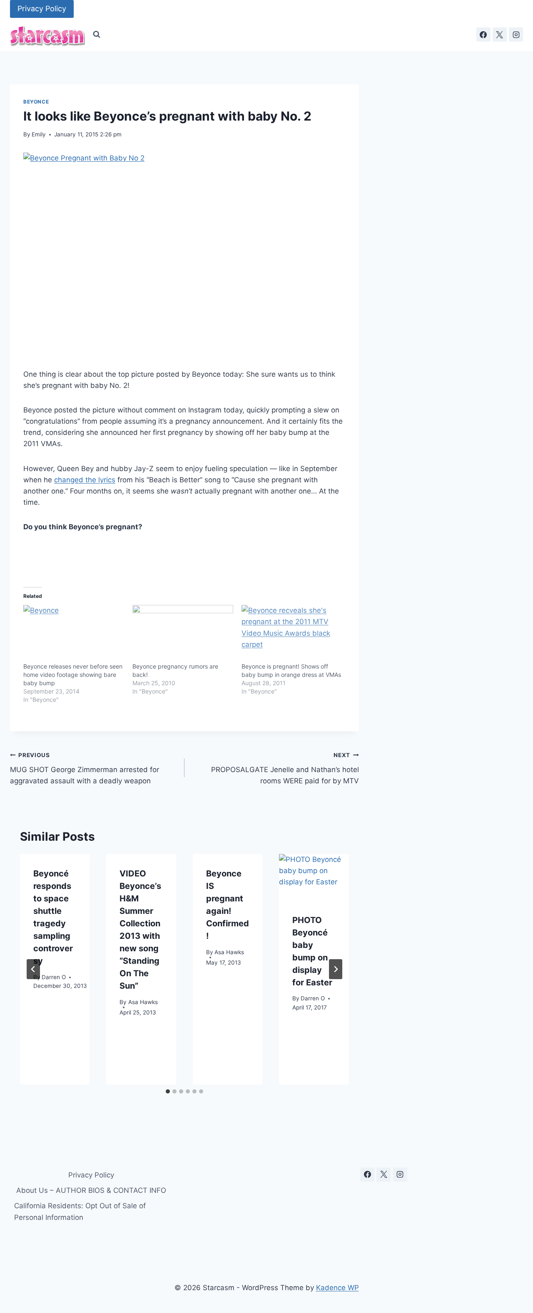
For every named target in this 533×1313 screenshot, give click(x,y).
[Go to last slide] (33, 969)
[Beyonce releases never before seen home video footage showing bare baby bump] (73, 633)
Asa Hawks (143, 1002)
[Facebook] (483, 34)
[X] (500, 34)
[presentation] (314, 877)
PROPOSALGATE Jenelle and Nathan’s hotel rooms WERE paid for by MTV (285, 768)
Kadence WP (337, 1287)
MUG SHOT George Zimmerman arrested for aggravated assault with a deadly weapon (84, 768)
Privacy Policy (41, 8)
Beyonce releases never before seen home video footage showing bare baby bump (72, 674)
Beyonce (36, 102)
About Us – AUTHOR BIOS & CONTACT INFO (91, 1190)
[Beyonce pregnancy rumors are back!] (182, 633)
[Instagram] (516, 34)
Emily (39, 134)
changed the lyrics (84, 480)
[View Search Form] (96, 34)
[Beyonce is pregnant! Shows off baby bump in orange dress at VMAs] (292, 633)
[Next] (335, 969)
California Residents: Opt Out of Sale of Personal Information (80, 1211)
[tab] (168, 1091)
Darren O (54, 977)
